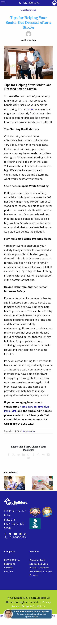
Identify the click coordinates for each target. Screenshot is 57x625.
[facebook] (5, 534)
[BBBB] (35, 519)
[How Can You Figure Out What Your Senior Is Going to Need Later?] (14, 483)
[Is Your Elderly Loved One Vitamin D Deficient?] (42, 483)
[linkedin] (25, 534)
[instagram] (20, 534)
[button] (6, 483)
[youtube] (15, 534)
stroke (30, 109)
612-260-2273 (31, 2)
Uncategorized (28, 9)
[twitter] (10, 534)
